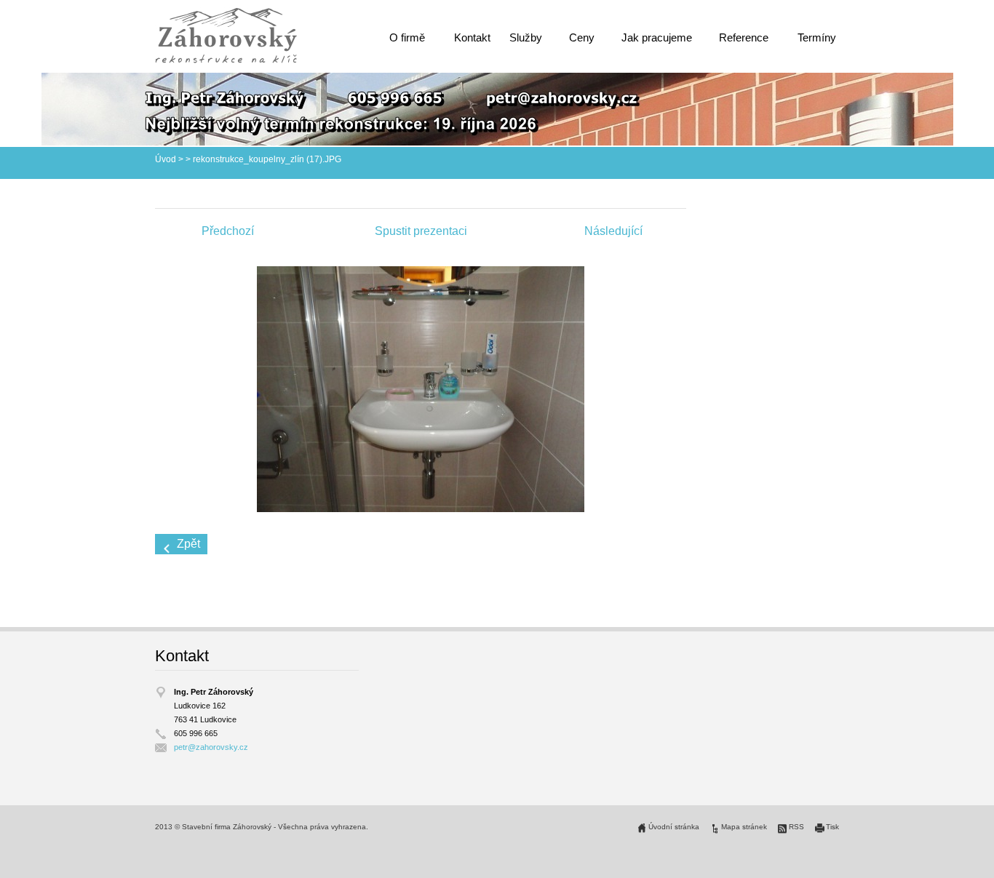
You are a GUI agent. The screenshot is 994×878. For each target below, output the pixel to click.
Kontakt (472, 37)
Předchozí (228, 231)
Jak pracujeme (656, 37)
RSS (796, 827)
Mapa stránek (744, 827)
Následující (613, 231)
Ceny (582, 37)
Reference (743, 37)
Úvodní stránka (673, 827)
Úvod (165, 159)
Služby (525, 37)
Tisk (832, 827)
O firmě (407, 37)
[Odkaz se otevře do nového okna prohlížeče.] (420, 388)
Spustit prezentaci (421, 231)
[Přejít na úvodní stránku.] (226, 35)
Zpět (188, 544)
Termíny (817, 37)
